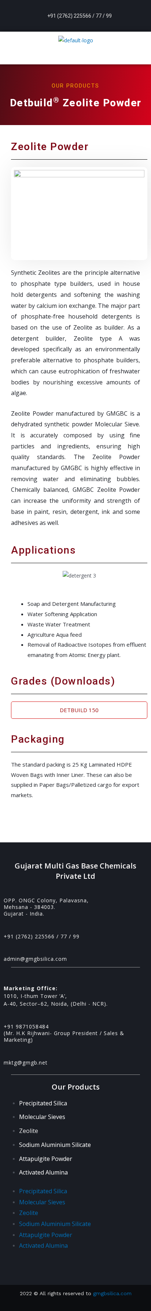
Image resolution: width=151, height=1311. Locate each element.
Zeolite (28, 1131)
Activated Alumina (43, 1172)
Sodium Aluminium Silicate (55, 1145)
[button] (75, 57)
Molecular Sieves (42, 1117)
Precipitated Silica (43, 1103)
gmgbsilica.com (111, 1293)
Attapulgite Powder (45, 1159)
